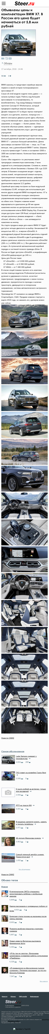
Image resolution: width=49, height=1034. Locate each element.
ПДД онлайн (23, 996)
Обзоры (8, 63)
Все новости (44, 981)
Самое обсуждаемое (12, 751)
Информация (34, 996)
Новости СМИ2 (7, 738)
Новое (4, 886)
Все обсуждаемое (24, 869)
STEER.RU (17, 1005)
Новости (4, 996)
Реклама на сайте (13, 1021)
